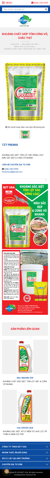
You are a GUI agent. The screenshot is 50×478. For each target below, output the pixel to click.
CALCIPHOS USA (25, 428)
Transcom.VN (30, 475)
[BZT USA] (25, 20)
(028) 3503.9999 (41, 3)
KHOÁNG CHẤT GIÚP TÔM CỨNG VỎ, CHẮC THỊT (25, 49)
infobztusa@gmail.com (12, 172)
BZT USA (24, 472)
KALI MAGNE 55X (25, 378)
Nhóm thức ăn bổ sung (24, 46)
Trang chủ (14, 44)
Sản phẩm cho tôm (30, 44)
